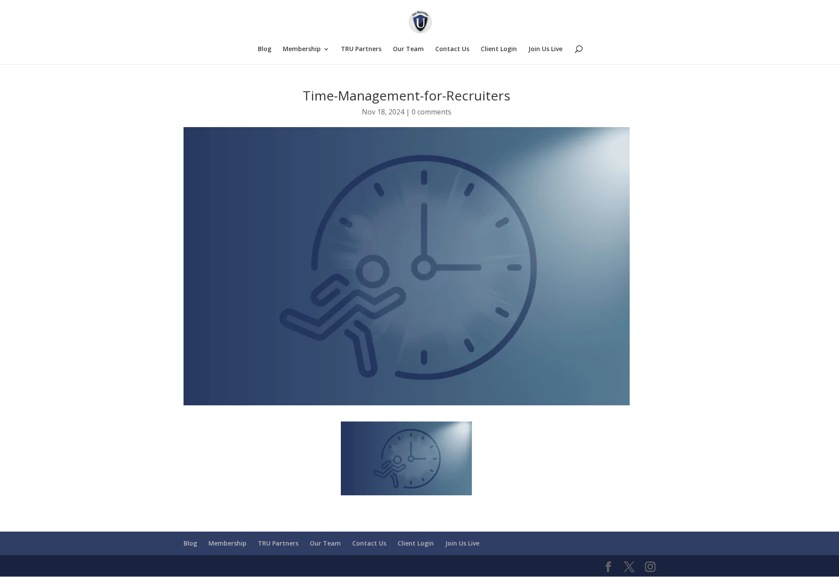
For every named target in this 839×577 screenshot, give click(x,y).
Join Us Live (545, 49)
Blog (264, 49)
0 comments (431, 112)
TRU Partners (361, 49)
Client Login (499, 49)
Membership (302, 49)
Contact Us (452, 49)
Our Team (408, 49)
